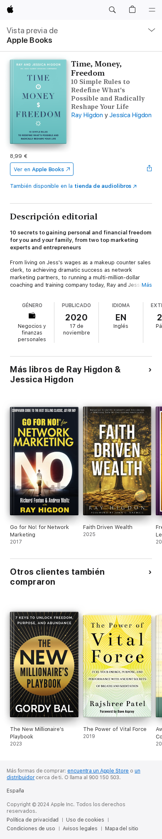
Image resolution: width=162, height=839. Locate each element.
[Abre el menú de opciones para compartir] (149, 169)
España (15, 791)
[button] (112, 10)
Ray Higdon (87, 115)
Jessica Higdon (130, 115)
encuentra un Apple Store (98, 771)
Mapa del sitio (121, 829)
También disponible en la (70, 186)
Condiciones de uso (31, 829)
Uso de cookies (85, 820)
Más (147, 285)
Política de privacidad (33, 820)
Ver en (39, 169)
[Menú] (152, 10)
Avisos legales (80, 829)
